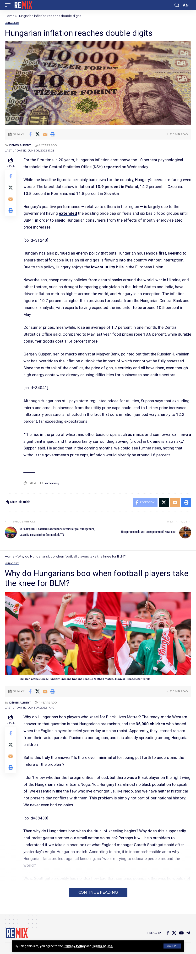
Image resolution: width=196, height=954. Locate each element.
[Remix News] (23, 5)
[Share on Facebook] (30, 134)
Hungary (12, 23)
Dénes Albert (20, 145)
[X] (174, 933)
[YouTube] (181, 933)
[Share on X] (37, 134)
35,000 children (150, 723)
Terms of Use (102, 946)
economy (52, 483)
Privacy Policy (75, 946)
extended (68, 213)
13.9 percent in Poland (116, 186)
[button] (172, 946)
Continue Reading (98, 892)
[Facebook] (167, 933)
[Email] (45, 134)
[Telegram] (188, 933)
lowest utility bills (107, 267)
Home (10, 16)
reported (112, 166)
